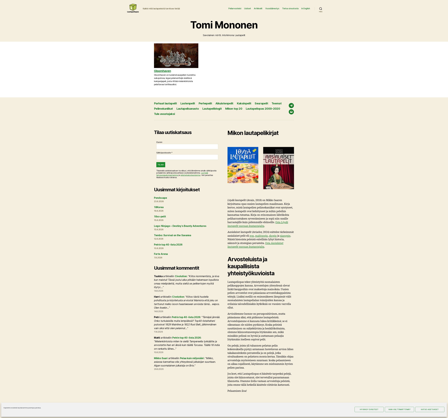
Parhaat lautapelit (165, 103)
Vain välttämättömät (399, 409)
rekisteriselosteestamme (190, 175)
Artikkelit (258, 8)
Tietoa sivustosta (290, 8)
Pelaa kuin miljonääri (192, 358)
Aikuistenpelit (224, 103)
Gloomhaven (162, 71)
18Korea (159, 207)
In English (305, 8)
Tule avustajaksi (164, 114)
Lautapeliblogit (212, 108)
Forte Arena (161, 254)
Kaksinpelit (244, 103)
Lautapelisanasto (187, 108)
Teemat (277, 103)
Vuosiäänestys (272, 8)
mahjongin (261, 235)
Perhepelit (205, 103)
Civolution (181, 276)
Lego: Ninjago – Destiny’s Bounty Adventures (180, 226)
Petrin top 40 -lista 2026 (168, 244)
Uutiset (247, 8)
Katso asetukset (430, 409)
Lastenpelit (187, 103)
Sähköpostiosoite (164, 153)
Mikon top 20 (233, 108)
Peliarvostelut (234, 8)
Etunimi (159, 142)
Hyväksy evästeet (369, 409)
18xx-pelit (160, 216)
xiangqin (285, 235)
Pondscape (160, 197)
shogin (273, 235)
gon (252, 235)
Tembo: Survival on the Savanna (172, 235)
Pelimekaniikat (163, 108)
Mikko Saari (161, 358)
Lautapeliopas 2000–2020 (263, 108)
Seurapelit (261, 103)
